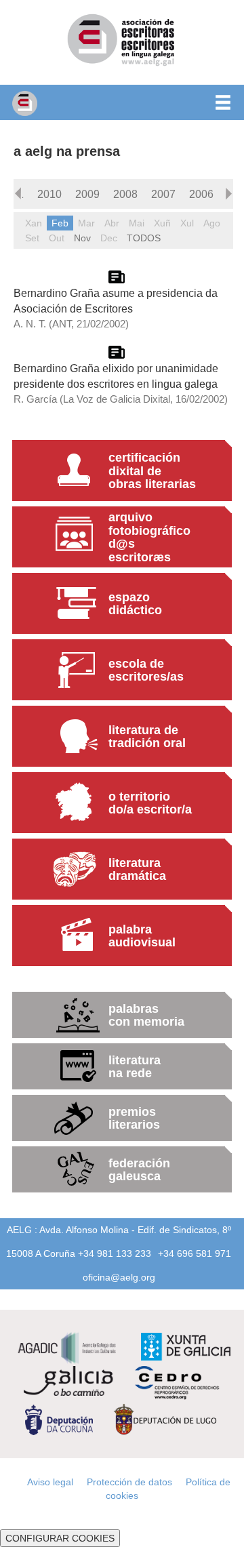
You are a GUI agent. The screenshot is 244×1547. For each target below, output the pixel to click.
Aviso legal (50, 1481)
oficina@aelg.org (119, 1277)
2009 (87, 194)
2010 (49, 194)
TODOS (144, 238)
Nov (82, 238)
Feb (60, 223)
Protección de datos (129, 1481)
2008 (125, 194)
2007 (163, 194)
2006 (201, 194)
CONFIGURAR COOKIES (60, 1538)
